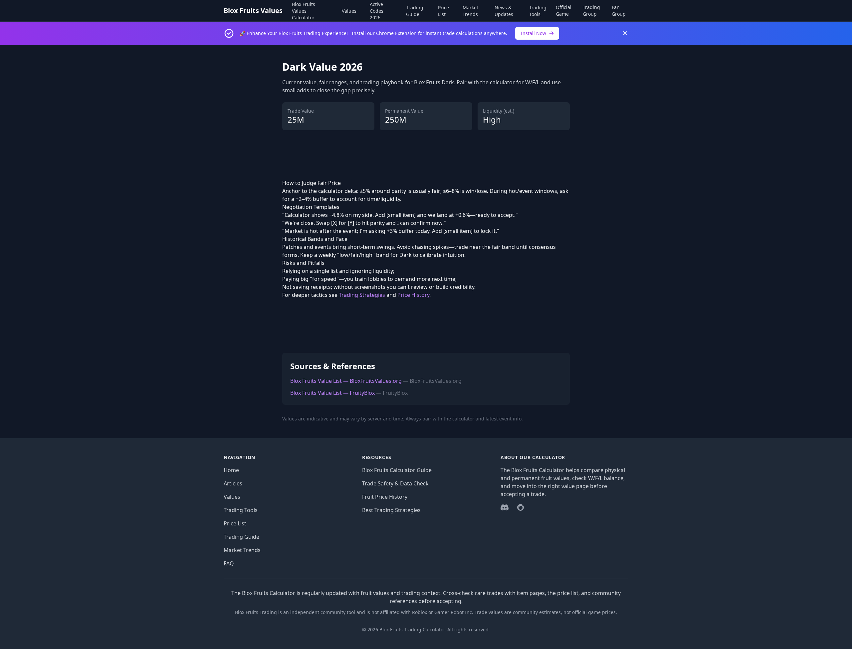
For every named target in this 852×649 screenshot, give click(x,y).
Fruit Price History (384, 496)
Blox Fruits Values (253, 10)
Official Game (563, 10)
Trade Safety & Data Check (395, 483)
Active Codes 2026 (376, 11)
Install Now (533, 33)
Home (231, 470)
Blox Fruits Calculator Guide (397, 470)
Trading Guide (414, 10)
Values (349, 11)
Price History (413, 295)
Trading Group (591, 10)
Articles (233, 483)
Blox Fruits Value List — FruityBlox (332, 392)
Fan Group (619, 10)
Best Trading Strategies (391, 510)
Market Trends (470, 10)
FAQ (229, 563)
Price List (443, 10)
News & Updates (504, 10)
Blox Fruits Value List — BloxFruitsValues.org (346, 380)
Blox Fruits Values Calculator (303, 11)
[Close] (625, 33)
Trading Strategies (362, 295)
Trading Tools (537, 10)
